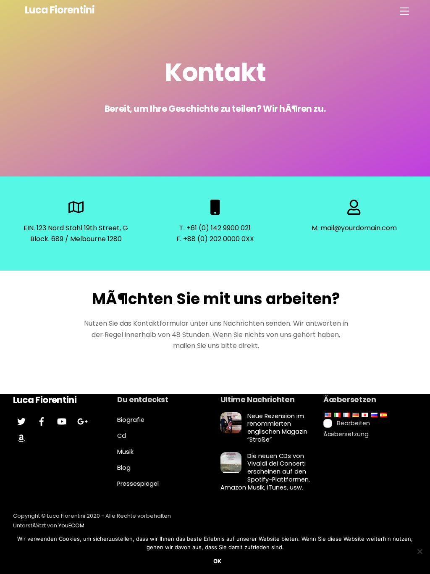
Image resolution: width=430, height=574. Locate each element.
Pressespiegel (138, 483)
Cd (121, 436)
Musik (125, 452)
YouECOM (71, 525)
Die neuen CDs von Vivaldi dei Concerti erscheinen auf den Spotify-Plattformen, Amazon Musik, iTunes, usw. (265, 472)
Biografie (130, 420)
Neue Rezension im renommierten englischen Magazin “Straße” (277, 428)
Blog (124, 467)
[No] (419, 551)
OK (217, 561)
